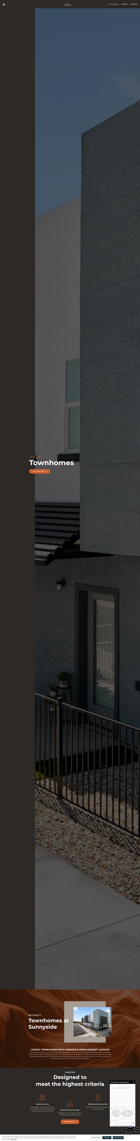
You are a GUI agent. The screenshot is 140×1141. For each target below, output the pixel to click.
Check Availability (39, 471)
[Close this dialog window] (133, 1082)
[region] (70, 1138)
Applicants (135, 4)
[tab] (85, 987)
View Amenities (69, 1121)
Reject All (107, 1137)
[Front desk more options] (137, 1130)
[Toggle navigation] (3, 4)
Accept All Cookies (118, 1137)
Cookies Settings (96, 1137)
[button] (130, 1130)
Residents (125, 4)
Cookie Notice (13, 1139)
